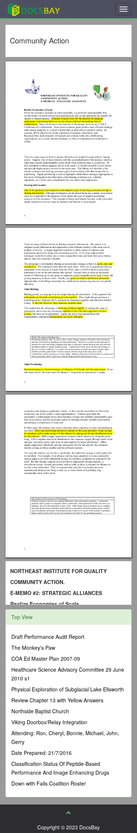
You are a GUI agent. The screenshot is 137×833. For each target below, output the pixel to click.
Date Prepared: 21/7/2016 (41, 752)
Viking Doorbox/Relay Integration (49, 722)
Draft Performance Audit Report (47, 636)
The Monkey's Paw (33, 647)
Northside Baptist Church (40, 711)
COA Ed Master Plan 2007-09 (45, 658)
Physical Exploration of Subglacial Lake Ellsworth (67, 689)
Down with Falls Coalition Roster (48, 783)
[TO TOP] (68, 812)
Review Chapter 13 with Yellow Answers (57, 700)
